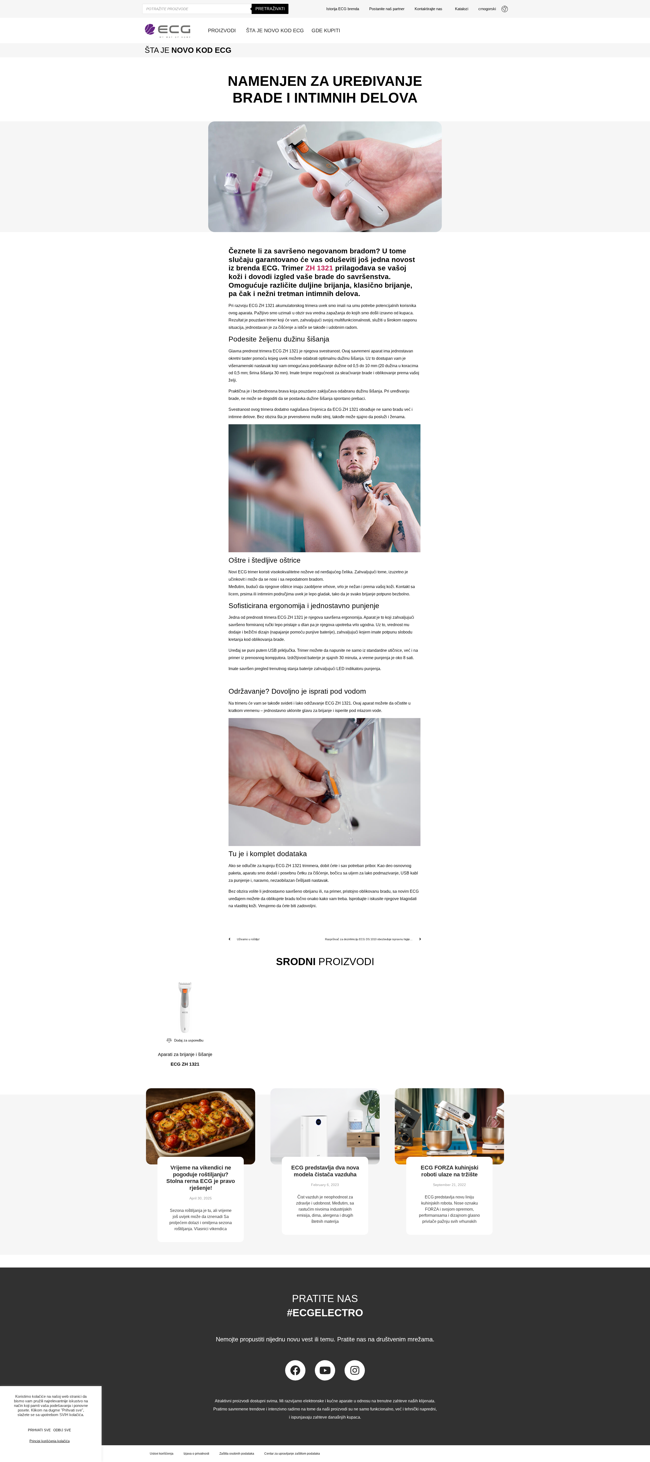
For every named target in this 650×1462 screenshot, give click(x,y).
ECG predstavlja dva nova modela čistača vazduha (325, 1170)
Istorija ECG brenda (342, 9)
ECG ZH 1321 (261, 305)
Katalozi (461, 9)
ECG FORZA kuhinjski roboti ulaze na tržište (449, 1170)
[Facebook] (295, 1370)
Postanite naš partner (386, 9)
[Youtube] (325, 1370)
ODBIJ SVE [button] (62, 1430)
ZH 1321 (319, 268)
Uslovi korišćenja (161, 1453)
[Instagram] (355, 1370)
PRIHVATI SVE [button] (39, 1430)
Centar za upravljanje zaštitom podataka (292, 1453)
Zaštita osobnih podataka (236, 1453)
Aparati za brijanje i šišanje (185, 1054)
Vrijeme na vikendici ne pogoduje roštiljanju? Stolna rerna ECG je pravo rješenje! (200, 1177)
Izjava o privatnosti (196, 1453)
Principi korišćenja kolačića (49, 1441)
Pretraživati (270, 9)
